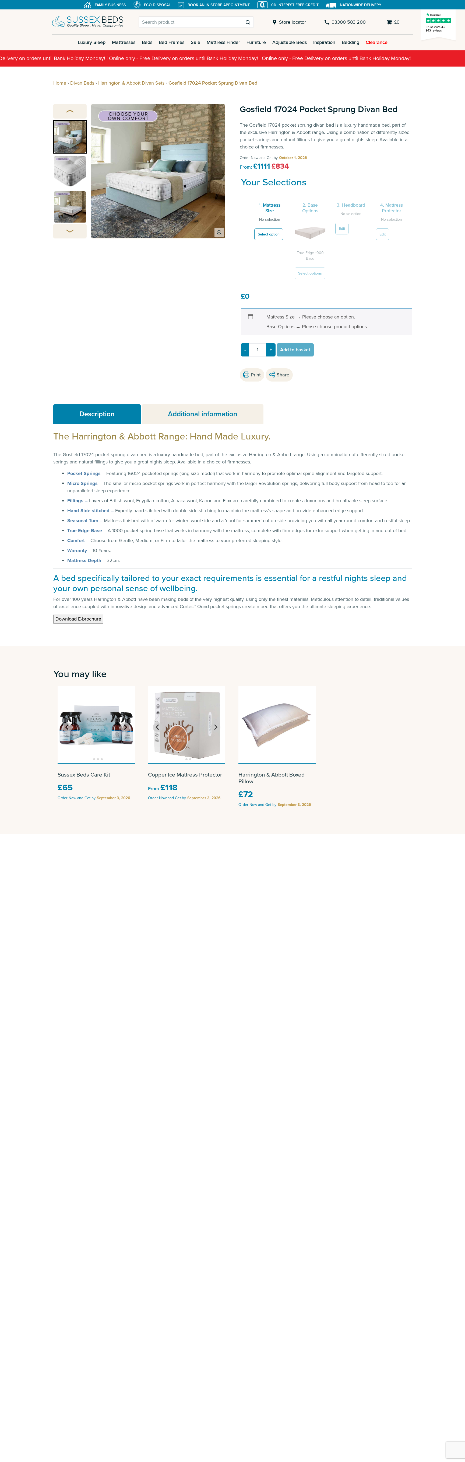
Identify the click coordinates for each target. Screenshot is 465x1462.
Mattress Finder (223, 42)
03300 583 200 (348, 22)
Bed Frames (171, 42)
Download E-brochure (78, 618)
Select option (269, 234)
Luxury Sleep (91, 42)
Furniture (256, 42)
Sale (195, 42)
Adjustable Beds (289, 42)
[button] (70, 137)
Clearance (377, 42)
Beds (147, 42)
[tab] (90, 759)
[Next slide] (70, 231)
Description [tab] (97, 414)
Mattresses (123, 42)
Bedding (350, 42)
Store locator (292, 22)
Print (256, 374)
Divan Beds (82, 82)
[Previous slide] (70, 111)
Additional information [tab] (202, 414)
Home (59, 82)
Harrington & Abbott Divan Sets (131, 82)
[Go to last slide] (67, 727)
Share (283, 374)
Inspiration (324, 42)
